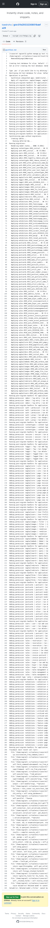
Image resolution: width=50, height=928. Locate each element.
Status (28, 913)
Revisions (21, 41)
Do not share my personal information (25, 918)
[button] (35, 36)
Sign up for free (12, 897)
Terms (7, 913)
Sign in (34, 4)
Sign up (43, 4)
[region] (25, 471)
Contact (18, 916)
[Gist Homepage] (17, 4)
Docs (43, 913)
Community (36, 913)
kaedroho (7, 24)
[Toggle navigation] (3, 4)
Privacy (13, 913)
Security (21, 913)
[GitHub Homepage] (17, 921)
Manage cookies (28, 916)
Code (8, 41)
